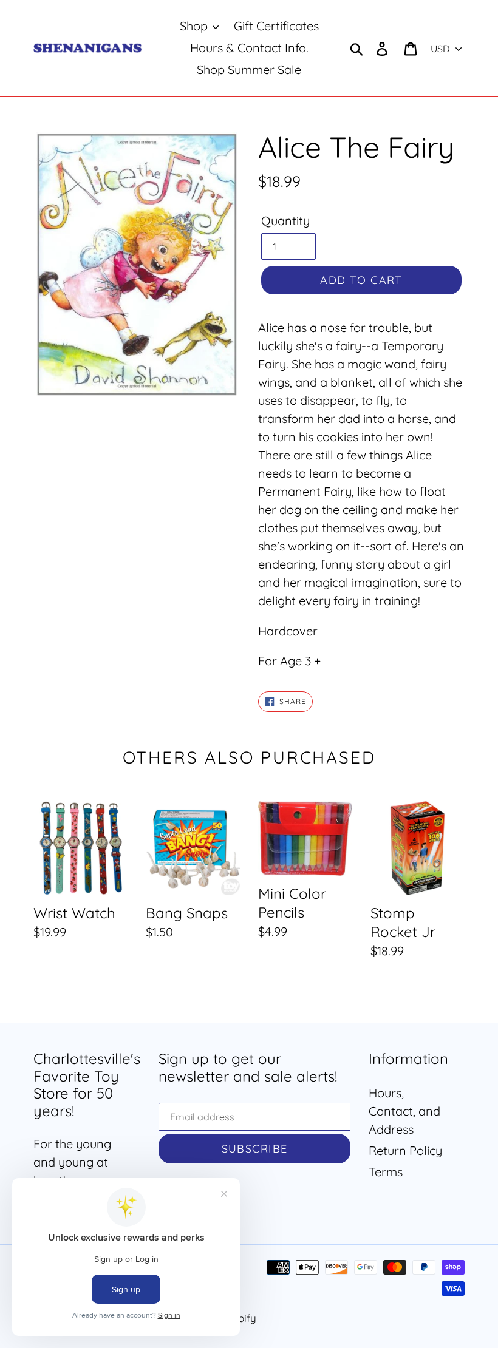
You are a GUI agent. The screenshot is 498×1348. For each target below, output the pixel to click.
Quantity (285, 220)
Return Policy (405, 1150)
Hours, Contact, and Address (404, 1111)
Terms (386, 1171)
